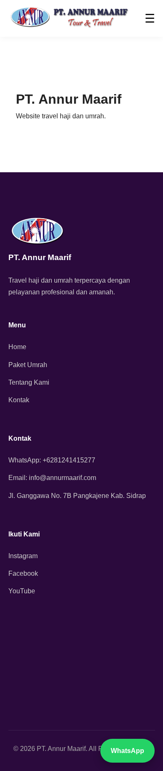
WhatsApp (127, 750)
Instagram (23, 555)
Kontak (18, 399)
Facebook (23, 573)
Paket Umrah (27, 364)
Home (17, 346)
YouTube (21, 591)
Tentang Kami (28, 382)
